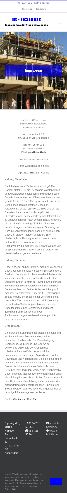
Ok (56, 481)
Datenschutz (10, 489)
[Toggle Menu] (60, 22)
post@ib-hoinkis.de (42, 3)
